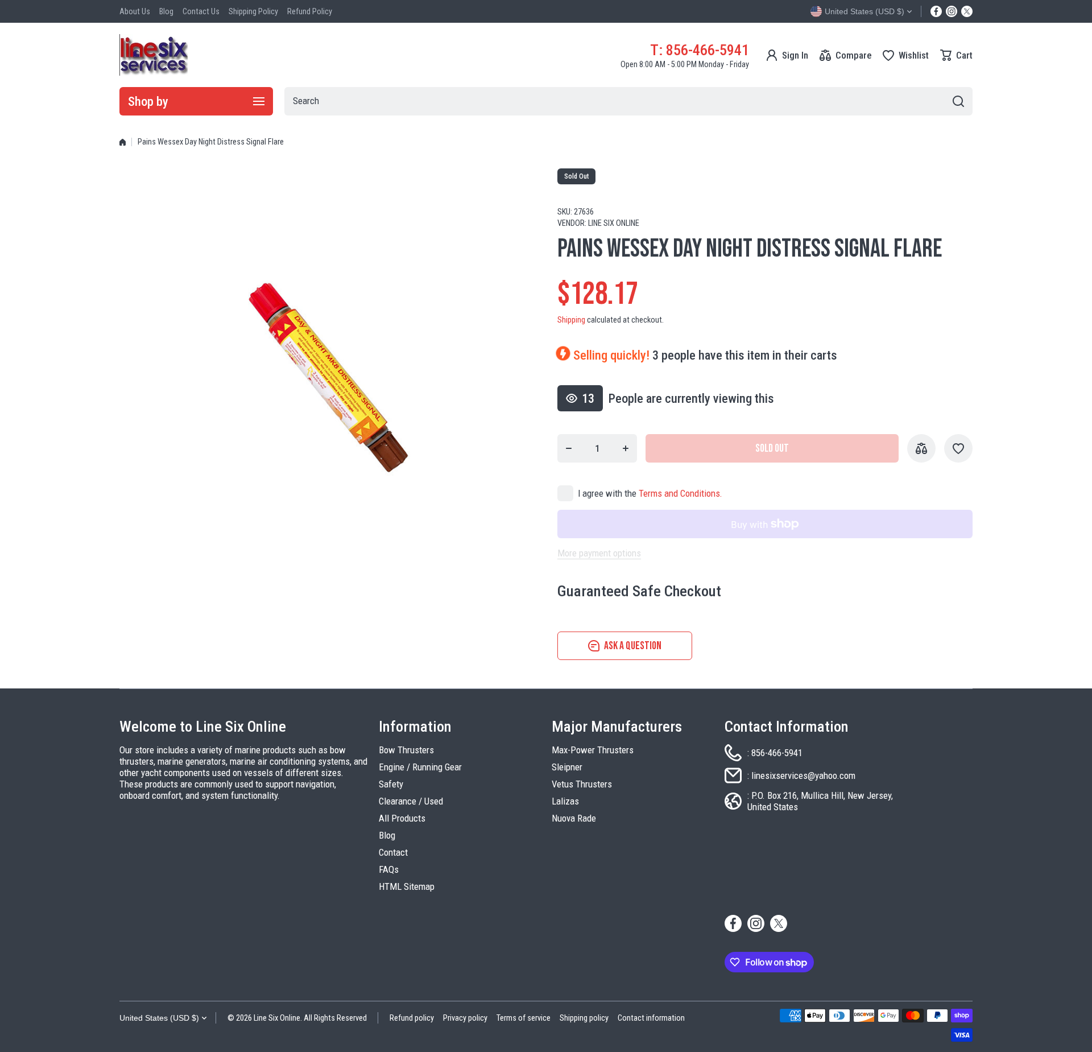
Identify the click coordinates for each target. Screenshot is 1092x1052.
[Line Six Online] (153, 55)
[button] (956, 55)
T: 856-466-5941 (699, 50)
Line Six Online (613, 223)
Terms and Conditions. (680, 493)
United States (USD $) (159, 1017)
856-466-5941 (777, 752)
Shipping (571, 320)
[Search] (958, 101)
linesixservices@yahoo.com (803, 775)
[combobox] (628, 101)
